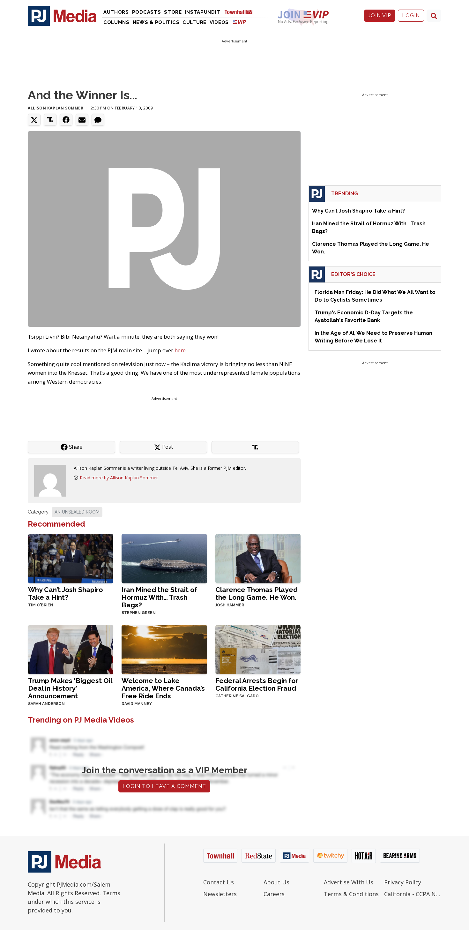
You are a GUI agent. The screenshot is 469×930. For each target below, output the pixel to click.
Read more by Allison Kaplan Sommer (119, 478)
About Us (276, 882)
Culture (194, 22)
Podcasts (146, 12)
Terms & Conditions (351, 894)
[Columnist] (52, 480)
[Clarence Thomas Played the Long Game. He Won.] (258, 558)
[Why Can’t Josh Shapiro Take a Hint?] (70, 558)
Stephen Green (139, 613)
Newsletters (220, 894)
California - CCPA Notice (412, 894)
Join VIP (379, 15)
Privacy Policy (402, 882)
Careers (274, 894)
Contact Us (218, 882)
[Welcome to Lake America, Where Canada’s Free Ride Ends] (164, 649)
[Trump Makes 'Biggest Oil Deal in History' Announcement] (70, 649)
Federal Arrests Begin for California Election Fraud (256, 684)
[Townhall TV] (241, 11)
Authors (116, 12)
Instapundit (202, 12)
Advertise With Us (348, 882)
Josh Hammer (229, 605)
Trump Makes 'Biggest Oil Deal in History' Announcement (70, 688)
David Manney (137, 703)
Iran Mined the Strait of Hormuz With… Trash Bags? (159, 597)
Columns (116, 22)
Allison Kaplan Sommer (56, 108)
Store (173, 12)
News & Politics (156, 22)
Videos (219, 22)
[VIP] (240, 22)
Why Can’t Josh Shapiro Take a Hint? (65, 593)
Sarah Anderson (46, 703)
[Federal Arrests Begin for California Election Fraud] (258, 649)
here (180, 350)
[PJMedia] (62, 15)
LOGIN (411, 15)
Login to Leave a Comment (164, 786)
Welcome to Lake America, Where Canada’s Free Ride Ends (163, 688)
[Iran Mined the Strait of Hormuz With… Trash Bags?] (164, 558)
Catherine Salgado (237, 696)
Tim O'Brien (40, 605)
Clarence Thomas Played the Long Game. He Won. (256, 593)
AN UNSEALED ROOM (77, 511)
